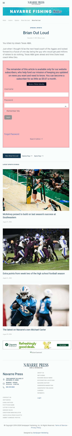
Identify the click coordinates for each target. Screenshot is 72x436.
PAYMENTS (40, 393)
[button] (4, 3)
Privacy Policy (36, 428)
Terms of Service (61, 425)
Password (8, 100)
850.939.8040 (10, 387)
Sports (39, 27)
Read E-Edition (35, 139)
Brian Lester (41, 38)
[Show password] (66, 106)
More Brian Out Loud (11, 156)
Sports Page (37, 156)
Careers (40, 390)
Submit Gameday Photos (11, 417)
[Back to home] (36, 3)
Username (8, 89)
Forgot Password (11, 134)
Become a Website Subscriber (36, 84)
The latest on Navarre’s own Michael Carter (24, 329)
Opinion (33, 27)
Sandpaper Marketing (40, 433)
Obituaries (7, 400)
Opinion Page (26, 156)
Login (39, 398)
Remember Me (13, 111)
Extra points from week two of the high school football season (34, 273)
